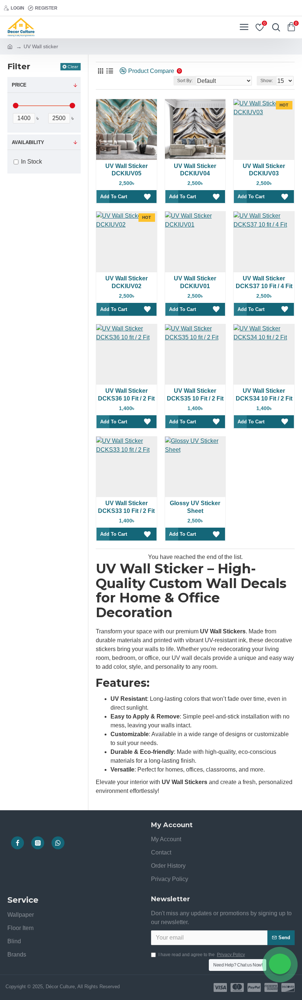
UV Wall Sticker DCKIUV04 (195, 170)
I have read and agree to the (201, 954)
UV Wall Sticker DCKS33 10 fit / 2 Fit (126, 507)
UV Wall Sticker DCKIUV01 (195, 282)
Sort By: (185, 80)
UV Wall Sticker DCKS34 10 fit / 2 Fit (264, 395)
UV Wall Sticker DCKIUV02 (126, 282)
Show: (266, 80)
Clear (72, 66)
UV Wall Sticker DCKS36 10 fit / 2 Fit (126, 395)
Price (19, 85)
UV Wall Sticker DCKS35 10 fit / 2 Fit (195, 395)
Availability (28, 142)
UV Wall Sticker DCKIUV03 (264, 170)
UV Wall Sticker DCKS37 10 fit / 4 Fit (264, 282)
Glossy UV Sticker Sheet (195, 507)
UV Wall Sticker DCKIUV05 (126, 170)
